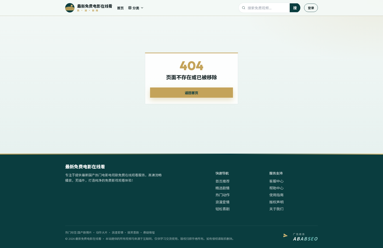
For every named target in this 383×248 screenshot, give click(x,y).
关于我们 (276, 208)
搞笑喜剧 (133, 232)
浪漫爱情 (222, 201)
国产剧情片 (84, 232)
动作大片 (101, 232)
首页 (120, 7)
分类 (136, 7)
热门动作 (222, 194)
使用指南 (276, 194)
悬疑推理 (149, 232)
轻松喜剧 (222, 208)
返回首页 (191, 92)
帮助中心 (276, 187)
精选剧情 (222, 187)
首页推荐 (222, 181)
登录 (311, 8)
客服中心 (276, 181)
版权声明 (276, 201)
